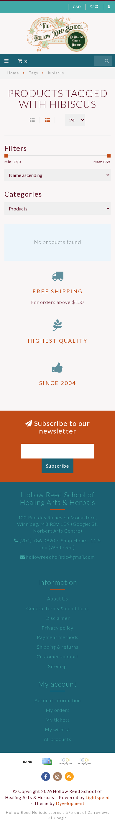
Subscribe (57, 465)
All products (57, 739)
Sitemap (57, 666)
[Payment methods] (27, 761)
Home (13, 73)
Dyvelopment (70, 803)
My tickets (57, 719)
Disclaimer (57, 618)
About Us (57, 598)
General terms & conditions (57, 608)
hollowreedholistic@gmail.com (60, 557)
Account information (57, 700)
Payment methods (57, 637)
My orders (58, 710)
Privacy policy (57, 627)
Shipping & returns (57, 647)
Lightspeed (98, 797)
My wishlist (57, 729)
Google (60, 818)
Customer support (57, 656)
